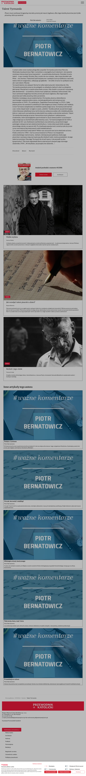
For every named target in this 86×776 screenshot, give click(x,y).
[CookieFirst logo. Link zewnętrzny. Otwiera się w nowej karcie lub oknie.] (4, 765)
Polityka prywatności (37, 763)
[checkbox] (46, 766)
